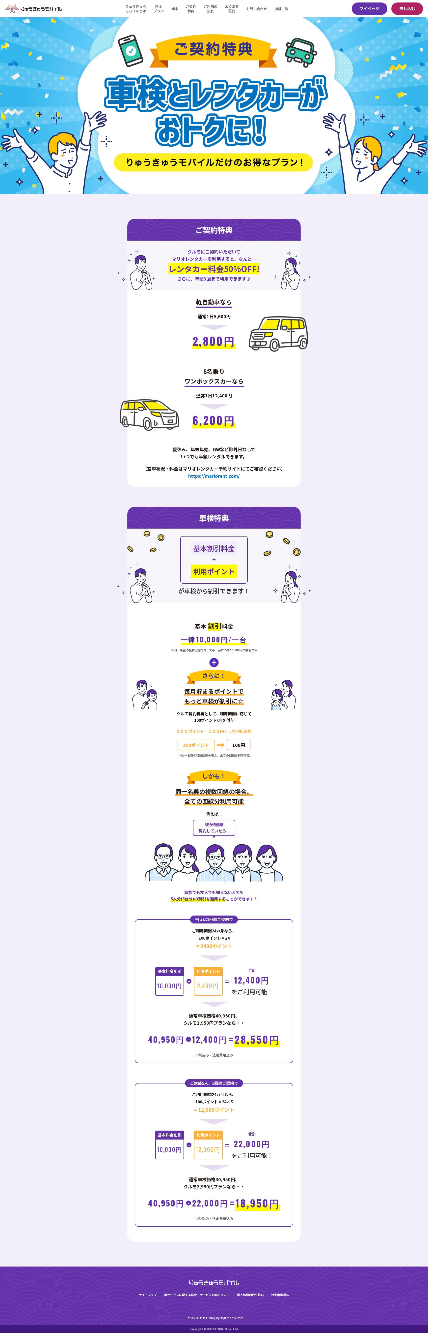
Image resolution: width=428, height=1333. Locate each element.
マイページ (369, 8)
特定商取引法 (280, 1295)
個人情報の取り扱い (250, 1295)
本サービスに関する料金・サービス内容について (197, 1295)
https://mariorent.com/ (214, 476)
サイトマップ (148, 1295)
